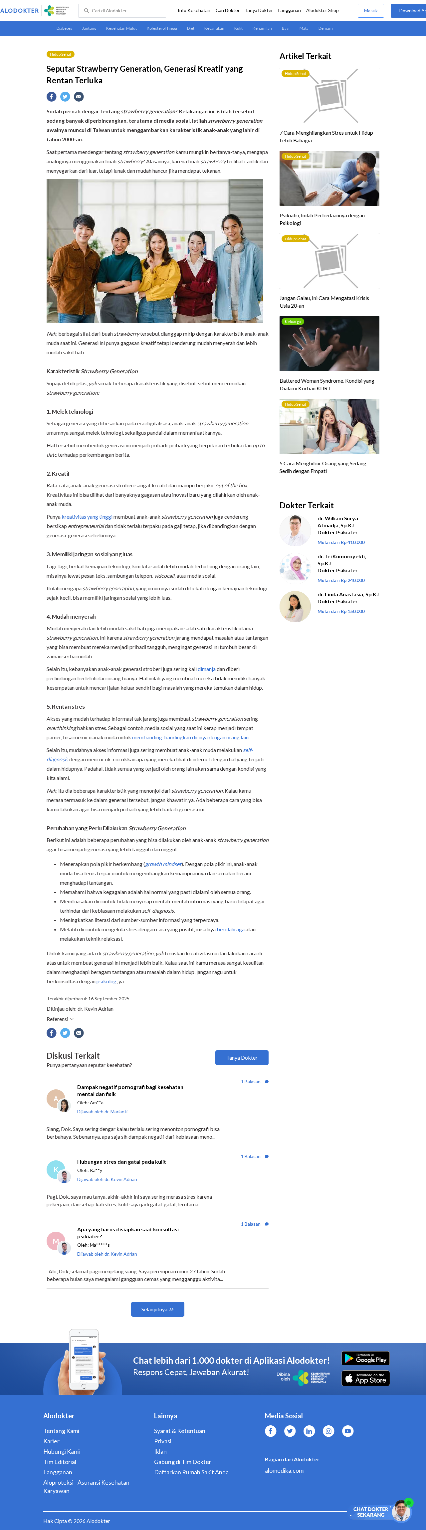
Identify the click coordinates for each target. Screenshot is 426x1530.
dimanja (207, 669)
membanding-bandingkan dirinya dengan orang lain (190, 737)
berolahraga (231, 929)
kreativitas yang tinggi (87, 516)
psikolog (106, 981)
